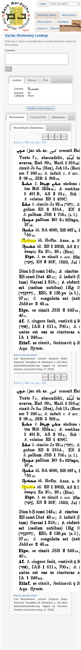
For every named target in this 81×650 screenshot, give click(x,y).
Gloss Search (44, 21)
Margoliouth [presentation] (58, 117)
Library (41, 28)
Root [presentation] (45, 80)
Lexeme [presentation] (16, 80)
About (53, 28)
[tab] (16, 80)
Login (43, 3)
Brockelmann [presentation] (16, 117)
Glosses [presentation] (32, 80)
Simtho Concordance (41, 108)
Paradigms (63, 21)
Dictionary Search (46, 15)
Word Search (69, 15)
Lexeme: (10, 50)
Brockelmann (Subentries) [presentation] (28, 127)
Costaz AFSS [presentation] (38, 117)
